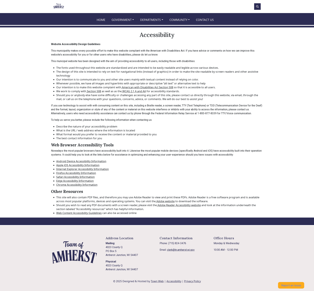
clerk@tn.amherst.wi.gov (181, 249)
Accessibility (173, 281)
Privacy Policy (192, 281)
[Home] (58, 6)
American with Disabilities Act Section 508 (147, 87)
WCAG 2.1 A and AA (134, 91)
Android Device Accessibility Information (81, 161)
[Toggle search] (257, 6)
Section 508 (93, 91)
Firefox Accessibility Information (76, 173)
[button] (124, 19)
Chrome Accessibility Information (76, 185)
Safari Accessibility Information (75, 177)
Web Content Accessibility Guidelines (79, 213)
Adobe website (165, 201)
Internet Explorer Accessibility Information (82, 169)
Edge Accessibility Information (75, 181)
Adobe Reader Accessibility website (179, 205)
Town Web (157, 281)
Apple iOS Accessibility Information (77, 165)
